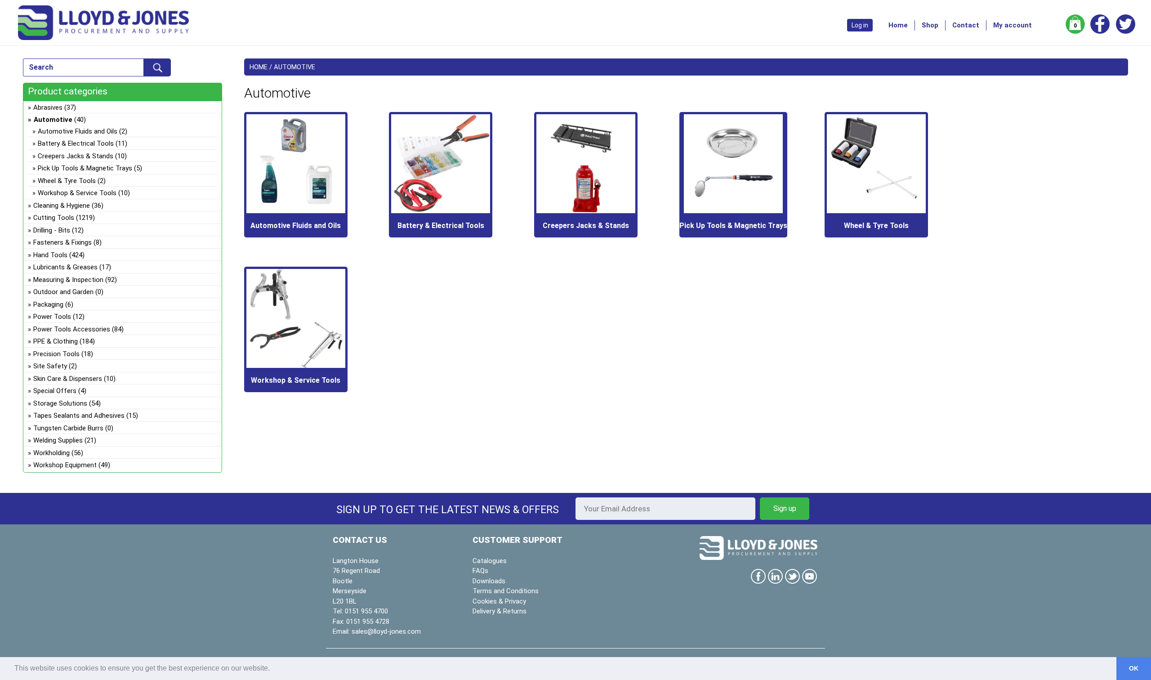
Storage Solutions (60, 403)
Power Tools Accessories (71, 329)
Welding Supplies (58, 440)
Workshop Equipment (65, 465)
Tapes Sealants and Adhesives (79, 416)
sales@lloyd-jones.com (386, 631)
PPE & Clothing (55, 341)
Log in (860, 25)
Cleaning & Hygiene (61, 205)
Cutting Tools (53, 218)
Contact (965, 25)
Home (898, 25)
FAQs (480, 571)
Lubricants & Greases (65, 267)
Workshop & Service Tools (77, 193)
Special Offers (54, 391)
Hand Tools (50, 255)
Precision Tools (56, 354)
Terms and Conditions (506, 591)
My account (1012, 25)
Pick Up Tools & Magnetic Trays (85, 168)
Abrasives (47, 107)
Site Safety (50, 366)
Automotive (53, 120)
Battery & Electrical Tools (76, 143)
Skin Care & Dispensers (67, 379)
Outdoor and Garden (63, 292)
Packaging (48, 304)
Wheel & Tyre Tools (67, 181)
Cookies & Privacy (499, 601)
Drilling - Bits (51, 230)
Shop (930, 25)
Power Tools (52, 317)
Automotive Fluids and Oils (77, 131)
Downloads (489, 581)
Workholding (51, 453)
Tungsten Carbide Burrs (68, 428)
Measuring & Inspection (68, 280)
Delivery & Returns (499, 611)
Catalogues (490, 561)
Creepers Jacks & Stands (75, 156)
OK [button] (1133, 668)
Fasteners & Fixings (62, 242)
